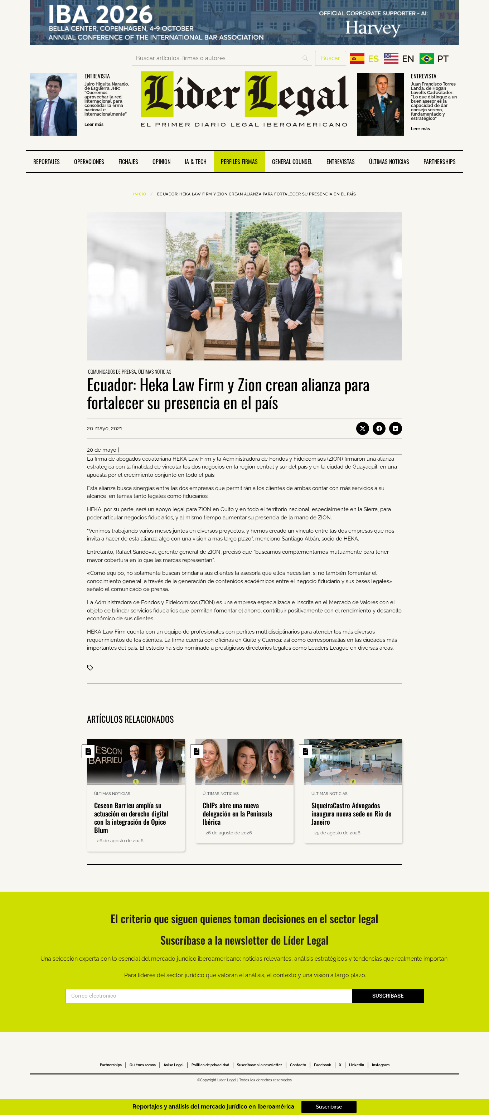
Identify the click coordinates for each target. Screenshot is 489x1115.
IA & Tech (196, 161)
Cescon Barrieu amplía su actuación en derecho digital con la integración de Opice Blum (131, 817)
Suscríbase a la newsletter (259, 1065)
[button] (362, 428)
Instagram (380, 1065)
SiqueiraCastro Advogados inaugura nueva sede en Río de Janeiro (351, 813)
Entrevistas (340, 161)
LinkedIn (356, 1065)
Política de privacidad (210, 1065)
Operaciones (89, 161)
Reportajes (46, 161)
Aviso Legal (174, 1065)
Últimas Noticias (389, 161)
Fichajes (128, 161)
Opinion (161, 161)
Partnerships (439, 161)
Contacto (298, 1065)
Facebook (322, 1065)
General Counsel (292, 161)
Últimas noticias (154, 371)
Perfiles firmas (239, 161)
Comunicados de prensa (112, 371)
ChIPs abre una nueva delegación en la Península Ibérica (237, 813)
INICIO (139, 194)
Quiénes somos (143, 1065)
